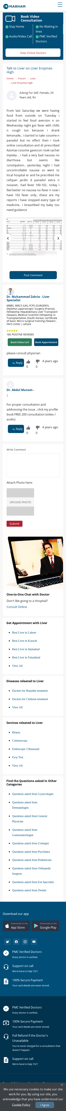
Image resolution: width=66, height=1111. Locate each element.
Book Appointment (46, 342)
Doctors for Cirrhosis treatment (30, 699)
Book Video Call (20, 342)
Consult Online (17, 607)
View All (17, 665)
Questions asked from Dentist (29, 890)
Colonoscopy (19, 740)
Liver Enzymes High (22, 82)
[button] (14, 524)
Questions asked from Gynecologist (32, 794)
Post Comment (33, 275)
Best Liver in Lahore (24, 632)
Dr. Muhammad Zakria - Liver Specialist (28, 298)
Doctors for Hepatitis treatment (30, 690)
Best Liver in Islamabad (26, 649)
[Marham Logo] (14, 5)
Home (10, 78)
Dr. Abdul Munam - (20, 390)
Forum (21, 78)
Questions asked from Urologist (30, 843)
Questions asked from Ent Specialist (33, 882)
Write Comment (16, 449)
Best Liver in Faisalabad (26, 657)
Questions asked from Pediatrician (32, 859)
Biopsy (16, 732)
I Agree (44, 1105)
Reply (19, 362)
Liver (33, 78)
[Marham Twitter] (7, 941)
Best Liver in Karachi (24, 640)
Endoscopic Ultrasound (25, 749)
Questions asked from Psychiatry (31, 851)
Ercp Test (17, 757)
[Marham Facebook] (16, 941)
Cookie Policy (21, 1105)
